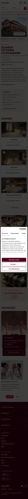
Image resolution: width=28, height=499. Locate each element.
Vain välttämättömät (14, 269)
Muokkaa (13, 264)
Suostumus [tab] (5, 233)
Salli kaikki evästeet (14, 259)
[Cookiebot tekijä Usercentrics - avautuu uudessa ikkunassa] (19, 229)
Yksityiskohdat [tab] (14, 233)
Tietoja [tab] (23, 233)
